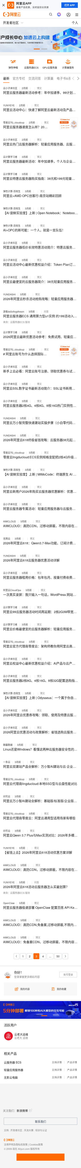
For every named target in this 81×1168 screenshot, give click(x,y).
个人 (75, 22)
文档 (6, 1130)
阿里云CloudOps (12, 590)
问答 (46, 311)
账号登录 (68, 974)
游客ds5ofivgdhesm (13, 311)
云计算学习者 (10, 156)
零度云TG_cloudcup (13, 122)
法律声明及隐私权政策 (16, 1144)
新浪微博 (22, 1110)
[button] (37, 49)
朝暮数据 (8, 744)
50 (58, 956)
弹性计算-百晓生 (11, 191)
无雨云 (6, 538)
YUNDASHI (9, 294)
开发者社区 (16, 1130)
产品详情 (72, 1062)
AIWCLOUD (9, 521)
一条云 (6, 762)
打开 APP (69, 5)
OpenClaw (9, 903)
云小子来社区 (10, 88)
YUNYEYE (9, 105)
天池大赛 (28, 1130)
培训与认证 (41, 1130)
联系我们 (40, 1121)
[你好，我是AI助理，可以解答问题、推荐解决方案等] (59, 14)
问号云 (6, 796)
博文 (39, 88)
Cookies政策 (36, 1144)
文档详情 (57, 1062)
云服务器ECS (17, 322)
